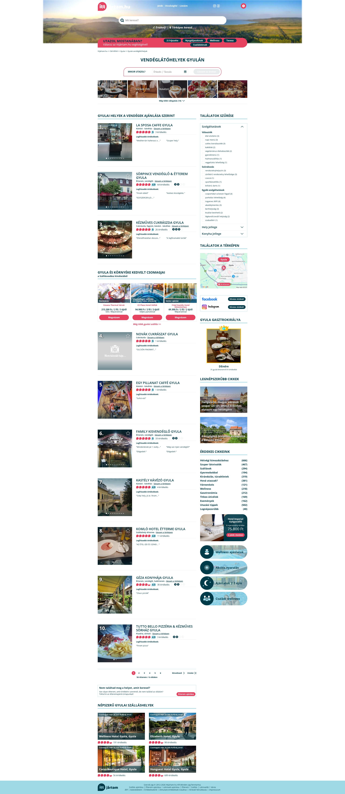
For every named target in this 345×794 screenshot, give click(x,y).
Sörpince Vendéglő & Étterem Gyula (162, 176)
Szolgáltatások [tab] (211, 126)
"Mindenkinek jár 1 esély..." (148, 447)
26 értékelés (161, 229)
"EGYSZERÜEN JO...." (145, 198)
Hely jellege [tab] (209, 227)
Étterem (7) (112, 89)
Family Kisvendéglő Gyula (159, 431)
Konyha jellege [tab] (211, 234)
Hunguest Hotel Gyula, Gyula (169, 769)
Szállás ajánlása (136, 787)
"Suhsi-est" (141, 398)
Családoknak (200, 44)
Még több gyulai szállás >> (147, 324)
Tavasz (230, 40)
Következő (177, 673)
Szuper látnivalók (208, 396)
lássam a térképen (162, 128)
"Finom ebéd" (142, 193)
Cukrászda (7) (202, 89)
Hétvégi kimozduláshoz (230, 394)
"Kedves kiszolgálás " (175, 193)
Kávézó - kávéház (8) (172, 89)
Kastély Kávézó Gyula (155, 480)
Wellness (214, 40)
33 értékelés (161, 438)
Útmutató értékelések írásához (173, 789)
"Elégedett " (141, 452)
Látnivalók (204, 787)
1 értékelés (160, 341)
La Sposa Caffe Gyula (154, 125)
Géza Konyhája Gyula (154, 577)
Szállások (205, 468)
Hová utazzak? (223, 396)
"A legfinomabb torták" (176, 238)
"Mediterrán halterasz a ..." (148, 141)
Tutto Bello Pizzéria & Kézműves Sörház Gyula (164, 628)
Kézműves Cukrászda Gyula (160, 222)
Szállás (194, 787)
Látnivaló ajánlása (171, 787)
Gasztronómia (208, 493)
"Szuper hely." (172, 141)
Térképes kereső (182, 27)
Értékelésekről (150, 789)
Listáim (184, 5)
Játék (160, 5)
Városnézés (207, 484)
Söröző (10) (142, 89)
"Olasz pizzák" (142, 593)
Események (207, 501)
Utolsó (190, 673)
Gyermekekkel (209, 472)
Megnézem (114, 317)
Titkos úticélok (236, 430)
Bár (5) (232, 89)
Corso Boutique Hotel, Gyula (118, 769)
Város (213, 787)
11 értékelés (163, 535)
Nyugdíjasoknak (194, 40)
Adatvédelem (136, 789)
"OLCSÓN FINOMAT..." (146, 350)
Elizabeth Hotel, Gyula (165, 736)
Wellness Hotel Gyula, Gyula (117, 736)
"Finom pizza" (142, 646)
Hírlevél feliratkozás (198, 789)
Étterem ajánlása (153, 787)
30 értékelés (163, 584)
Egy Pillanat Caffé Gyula (158, 382)
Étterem (185, 787)
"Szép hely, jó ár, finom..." (147, 496)
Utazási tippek (236, 396)
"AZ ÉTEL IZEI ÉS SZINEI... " (148, 544)
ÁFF (126, 789)
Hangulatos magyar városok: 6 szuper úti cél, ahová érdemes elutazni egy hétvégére (221, 405)
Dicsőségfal (171, 5)
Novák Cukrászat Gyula (157, 334)
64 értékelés (163, 184)
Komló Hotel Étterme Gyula (160, 529)
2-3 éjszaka (172, 40)
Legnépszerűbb (207, 398)
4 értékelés (162, 487)
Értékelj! (161, 27)
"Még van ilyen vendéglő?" (178, 447)
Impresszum (214, 789)
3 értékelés (160, 132)
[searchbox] (172, 20)
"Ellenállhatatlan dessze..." (148, 238)
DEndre (224, 366)
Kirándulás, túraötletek (214, 476)
